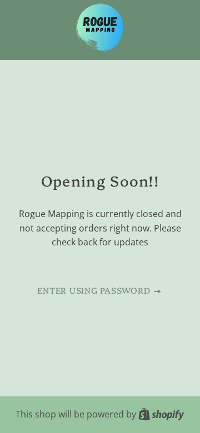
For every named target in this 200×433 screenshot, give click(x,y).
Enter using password (95, 290)
